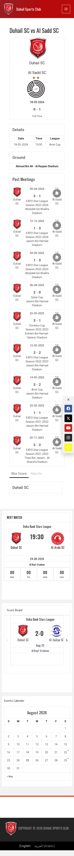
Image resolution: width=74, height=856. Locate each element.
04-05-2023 (37, 253)
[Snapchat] (68, 447)
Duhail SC (16, 547)
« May (10, 776)
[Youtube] (68, 428)
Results (36, 473)
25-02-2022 (37, 405)
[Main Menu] (66, 9)
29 (65, 760)
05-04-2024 (37, 188)
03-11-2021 (37, 437)
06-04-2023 (37, 285)
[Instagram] (68, 438)
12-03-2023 (37, 345)
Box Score (19, 473)
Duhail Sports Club (28, 9)
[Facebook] (68, 408)
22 (65, 752)
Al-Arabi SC (57, 547)
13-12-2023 (37, 221)
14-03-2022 (37, 377)
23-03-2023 (37, 313)
